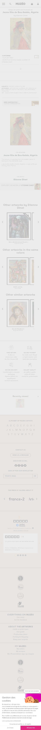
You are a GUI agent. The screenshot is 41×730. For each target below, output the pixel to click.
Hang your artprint (20, 639)
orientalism (15, 161)
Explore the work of (17, 185)
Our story (20, 617)
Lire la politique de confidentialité (11, 721)
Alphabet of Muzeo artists (20, 421)
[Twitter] (25, 466)
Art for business (20, 619)
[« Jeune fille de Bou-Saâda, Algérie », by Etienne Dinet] (20, 403)
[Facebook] (15, 466)
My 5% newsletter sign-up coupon (20, 654)
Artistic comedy (17, 287)
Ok (35, 476)
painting (15, 159)
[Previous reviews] (1, 543)
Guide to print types (20, 629)
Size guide (20, 631)
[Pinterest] (22, 466)
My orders (20, 648)
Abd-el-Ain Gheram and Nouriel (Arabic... (19, 242)
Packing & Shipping (20, 636)
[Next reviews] (39, 543)
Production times (20, 634)
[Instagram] (18, 466)
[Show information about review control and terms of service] (33, 528)
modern (26, 159)
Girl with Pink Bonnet (18, 329)
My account (20, 651)
